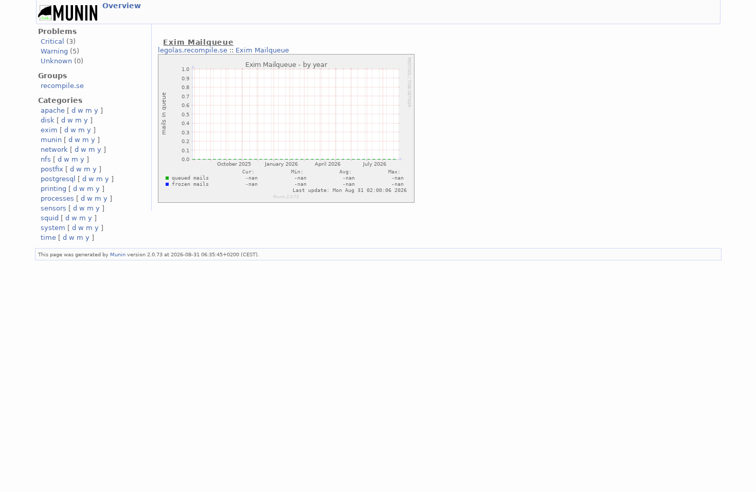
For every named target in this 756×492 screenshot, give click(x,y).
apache (53, 110)
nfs (46, 159)
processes (57, 198)
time (48, 237)
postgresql (58, 179)
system (53, 228)
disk (48, 120)
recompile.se (62, 86)
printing (53, 188)
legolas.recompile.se (192, 50)
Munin (117, 254)
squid (50, 218)
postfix (52, 169)
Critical (52, 41)
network (54, 149)
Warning (54, 51)
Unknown (56, 61)
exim (49, 130)
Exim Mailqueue (262, 50)
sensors (53, 208)
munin (51, 140)
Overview (121, 6)
